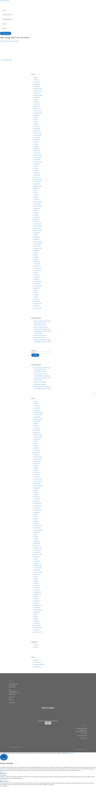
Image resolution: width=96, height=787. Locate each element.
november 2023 (37, 135)
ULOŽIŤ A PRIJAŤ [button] (3, 786)
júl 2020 (35, 210)
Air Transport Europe (14, 684)
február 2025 (37, 106)
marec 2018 (36, 261)
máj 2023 (36, 144)
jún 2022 (36, 166)
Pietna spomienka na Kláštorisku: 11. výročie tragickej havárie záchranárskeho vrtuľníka (42, 323)
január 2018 (36, 266)
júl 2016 (35, 290)
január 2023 (36, 153)
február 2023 (37, 150)
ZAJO (10, 698)
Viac (73, 753)
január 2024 (36, 130)
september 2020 (38, 206)
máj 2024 (36, 122)
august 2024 (37, 115)
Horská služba (12, 685)
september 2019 (38, 230)
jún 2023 (36, 141)
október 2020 (37, 204)
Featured (36, 647)
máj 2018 (36, 257)
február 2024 (37, 128)
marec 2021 (36, 199)
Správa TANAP (12, 687)
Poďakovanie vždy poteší (40, 337)
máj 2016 (36, 295)
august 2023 (37, 139)
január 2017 (36, 279)
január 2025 (36, 108)
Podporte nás (84, 738)
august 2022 (37, 164)
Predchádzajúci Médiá (6, 60)
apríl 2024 (36, 124)
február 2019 (37, 237)
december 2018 (37, 241)
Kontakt (4, 28)
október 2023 (37, 137)
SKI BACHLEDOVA (13, 691)
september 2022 (38, 161)
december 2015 (37, 303)
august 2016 (37, 288)
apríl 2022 (36, 170)
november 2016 (37, 281)
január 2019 (36, 239)
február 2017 (37, 277)
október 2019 (37, 228)
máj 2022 (36, 168)
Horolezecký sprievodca (81, 728)
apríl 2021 (36, 197)
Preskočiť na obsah (4, 0)
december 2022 (37, 155)
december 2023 (38, 133)
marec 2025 (37, 104)
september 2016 (38, 286)
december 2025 (38, 88)
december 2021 (37, 179)
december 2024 (38, 110)
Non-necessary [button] (3, 780)
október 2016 (37, 283)
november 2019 (37, 226)
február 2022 (37, 175)
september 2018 (38, 248)
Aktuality (36, 645)
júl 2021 (35, 190)
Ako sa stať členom (7, 14)
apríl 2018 (36, 259)
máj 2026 (36, 79)
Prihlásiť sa (36, 660)
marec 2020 (37, 217)
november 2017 (37, 270)
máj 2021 (36, 195)
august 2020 (37, 208)
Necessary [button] (2, 772)
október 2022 (37, 159)
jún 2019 (36, 235)
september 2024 (38, 113)
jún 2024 (36, 119)
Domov (4, 10)
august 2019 (37, 232)
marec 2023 (37, 148)
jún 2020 (36, 212)
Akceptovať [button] (69, 753)
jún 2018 (36, 255)
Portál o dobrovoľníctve (81, 731)
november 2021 (37, 181)
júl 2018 (35, 252)
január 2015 (36, 306)
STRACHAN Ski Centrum (14, 692)
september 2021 (38, 186)
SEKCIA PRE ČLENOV (82, 735)
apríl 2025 (36, 102)
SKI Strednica (12, 694)
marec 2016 (36, 299)
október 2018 (37, 246)
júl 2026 (35, 77)
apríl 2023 (36, 146)
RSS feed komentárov (39, 664)
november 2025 (37, 91)
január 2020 (36, 221)
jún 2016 (36, 292)
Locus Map (11, 700)
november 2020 (37, 201)
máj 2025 (36, 99)
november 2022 (37, 157)
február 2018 (37, 263)
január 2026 (36, 86)
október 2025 (37, 93)
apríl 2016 (36, 297)
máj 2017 (36, 272)
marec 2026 (37, 82)
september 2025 (38, 95)
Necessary (4, 773)
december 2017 (37, 268)
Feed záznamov (38, 662)
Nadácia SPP (12, 702)
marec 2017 (36, 275)
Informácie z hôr (83, 730)
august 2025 (37, 97)
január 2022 (36, 177)
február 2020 (37, 219)
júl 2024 (35, 117)
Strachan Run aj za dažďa (40, 335)
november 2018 (37, 243)
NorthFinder (11, 697)
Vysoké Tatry (84, 733)
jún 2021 (35, 192)
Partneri (4, 24)
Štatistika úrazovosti (8, 19)
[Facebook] (46, 723)
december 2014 (37, 308)
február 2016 (37, 301)
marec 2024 (37, 126)
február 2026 (37, 84)
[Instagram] (49, 723)
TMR (10, 689)
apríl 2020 (36, 215)
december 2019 (37, 224)
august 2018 (37, 250)
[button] (5, 33)
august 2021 (37, 188)
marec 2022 (37, 173)
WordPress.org (37, 666)
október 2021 (37, 184)
